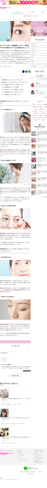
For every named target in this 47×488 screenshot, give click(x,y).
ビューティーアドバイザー (22, 460)
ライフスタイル (36, 119)
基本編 (6, 66)
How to (2, 66)
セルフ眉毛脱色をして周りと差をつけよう (11, 94)
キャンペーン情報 (30, 11)
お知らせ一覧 (36, 453)
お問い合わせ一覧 (9, 479)
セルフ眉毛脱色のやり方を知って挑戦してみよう (12, 84)
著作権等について (34, 471)
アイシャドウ (13, 423)
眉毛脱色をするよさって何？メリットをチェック (12, 79)
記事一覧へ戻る (15, 375)
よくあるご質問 (36, 456)
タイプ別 (19, 404)
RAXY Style (18, 11)
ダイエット (34, 117)
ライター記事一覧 (27, 370)
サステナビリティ (17, 479)
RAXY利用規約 (36, 460)
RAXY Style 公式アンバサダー (37, 106)
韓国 (36, 108)
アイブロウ (10, 66)
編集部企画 (8, 404)
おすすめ (4, 404)
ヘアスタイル (36, 113)
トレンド (8, 442)
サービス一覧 (2, 479)
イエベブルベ (14, 404)
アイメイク (4, 64)
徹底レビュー (42, 108)
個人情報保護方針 (27, 471)
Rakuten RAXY (5, 8)
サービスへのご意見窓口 (38, 458)
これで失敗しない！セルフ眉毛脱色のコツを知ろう (13, 89)
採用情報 (39, 471)
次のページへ (15, 342)
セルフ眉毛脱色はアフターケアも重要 (10, 87)
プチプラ (18, 423)
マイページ (19, 456)
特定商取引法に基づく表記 (38, 462)
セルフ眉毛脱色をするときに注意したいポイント (12, 92)
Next (29, 348)
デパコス (23, 423)
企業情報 (21, 471)
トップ (6, 11)
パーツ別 (40, 115)
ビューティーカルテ (21, 458)
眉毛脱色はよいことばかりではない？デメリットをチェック (15, 82)
